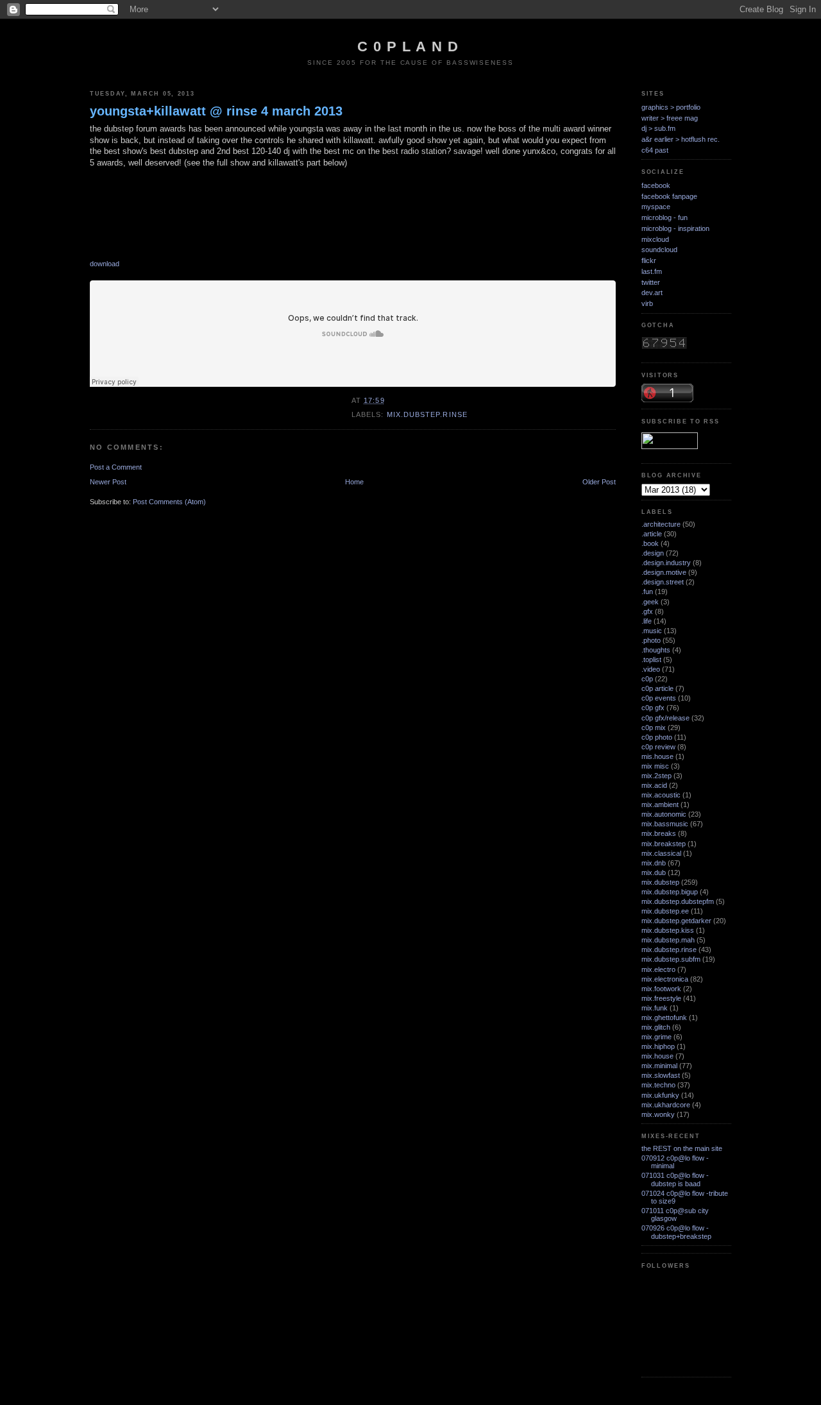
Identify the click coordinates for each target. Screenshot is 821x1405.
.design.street (662, 582)
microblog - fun (664, 217)
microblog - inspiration (675, 228)
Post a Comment (116, 467)
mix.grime (656, 1037)
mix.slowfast (660, 1075)
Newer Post (108, 482)
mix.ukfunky (660, 1095)
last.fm (651, 271)
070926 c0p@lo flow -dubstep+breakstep (676, 1231)
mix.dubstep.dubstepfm (677, 901)
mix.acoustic (661, 795)
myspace (655, 206)
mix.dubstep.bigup (669, 892)
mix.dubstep (660, 882)
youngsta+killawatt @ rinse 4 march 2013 (216, 111)
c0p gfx (652, 707)
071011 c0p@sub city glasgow (675, 1214)
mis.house (657, 756)
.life (646, 621)
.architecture (661, 524)
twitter (650, 282)
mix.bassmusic (664, 824)
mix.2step (656, 775)
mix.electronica (664, 979)
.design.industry (666, 562)
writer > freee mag (669, 118)
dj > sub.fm (658, 128)
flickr (648, 260)
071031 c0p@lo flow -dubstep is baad (675, 1179)
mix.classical (661, 853)
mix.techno (658, 1085)
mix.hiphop (658, 1046)
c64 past (654, 150)
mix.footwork (661, 988)
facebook (655, 185)
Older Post (599, 482)
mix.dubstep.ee (665, 911)
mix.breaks (658, 833)
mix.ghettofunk (664, 1017)
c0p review (658, 747)
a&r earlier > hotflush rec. (680, 139)
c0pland (410, 46)
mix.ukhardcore (665, 1105)
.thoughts (655, 650)
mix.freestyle (661, 998)
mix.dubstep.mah (668, 940)
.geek (650, 602)
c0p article (657, 688)
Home (354, 482)
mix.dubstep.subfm (670, 959)
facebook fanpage (669, 196)
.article (651, 534)
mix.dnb (653, 863)
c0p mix (653, 727)
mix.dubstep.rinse (427, 414)
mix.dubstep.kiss (667, 930)
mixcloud (655, 239)
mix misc (655, 766)
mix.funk (654, 1008)
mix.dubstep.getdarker (676, 920)
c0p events (658, 698)
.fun (647, 591)
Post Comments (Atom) (169, 502)
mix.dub (653, 872)
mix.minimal (659, 1065)
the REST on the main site (681, 1148)
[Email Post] (388, 400)
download (104, 264)
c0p (647, 679)
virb (647, 303)
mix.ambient (660, 804)
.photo (651, 640)
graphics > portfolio (670, 107)
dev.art (652, 292)
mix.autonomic (663, 814)
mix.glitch (655, 1027)
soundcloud (659, 249)
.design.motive (663, 572)
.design (652, 553)
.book (650, 543)
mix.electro (658, 969)
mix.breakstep (663, 843)
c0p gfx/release (665, 718)
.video (650, 669)
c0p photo (656, 737)
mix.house (657, 1056)
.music (651, 630)
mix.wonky (658, 1114)
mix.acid (654, 785)
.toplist (651, 659)
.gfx (647, 611)
